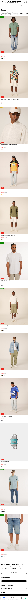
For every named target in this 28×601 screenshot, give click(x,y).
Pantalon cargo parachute (6, 370)
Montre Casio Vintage (5, 461)
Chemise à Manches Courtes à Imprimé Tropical (10, 99)
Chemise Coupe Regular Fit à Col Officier (8, 235)
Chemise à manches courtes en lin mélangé (9, 144)
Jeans (9, 13)
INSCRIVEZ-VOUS (14, 572)
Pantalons (4, 13)
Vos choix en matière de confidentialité (12, 597)
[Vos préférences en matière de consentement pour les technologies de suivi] (25, 598)
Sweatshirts (15, 13)
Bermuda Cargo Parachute (6, 325)
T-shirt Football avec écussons (6, 189)
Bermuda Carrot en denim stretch (7, 552)
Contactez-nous (15, 581)
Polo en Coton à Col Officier (6, 280)
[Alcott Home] (14, 2)
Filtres (4, 5)
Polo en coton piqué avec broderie (7, 54)
